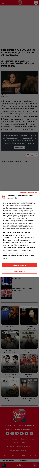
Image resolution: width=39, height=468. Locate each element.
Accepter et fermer (19, 265)
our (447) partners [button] (11, 202)
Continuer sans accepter (28, 192)
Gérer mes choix (19, 271)
